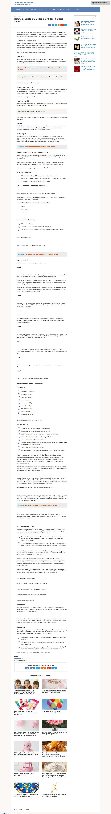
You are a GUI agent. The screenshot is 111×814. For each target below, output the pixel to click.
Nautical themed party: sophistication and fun (87, 37)
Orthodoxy (70, 9)
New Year (33, 9)
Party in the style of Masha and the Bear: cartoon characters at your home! (88, 60)
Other (77, 9)
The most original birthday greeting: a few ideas (88, 29)
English (7, 813)
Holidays (18, 9)
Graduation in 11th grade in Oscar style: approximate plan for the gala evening (88, 46)
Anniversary (61, 9)
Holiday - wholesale (23, 2)
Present (25, 9)
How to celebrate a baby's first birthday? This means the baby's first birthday (88, 23)
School (48, 9)
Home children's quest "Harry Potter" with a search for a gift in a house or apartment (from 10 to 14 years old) (84, 53)
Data (54, 9)
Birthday (41, 9)
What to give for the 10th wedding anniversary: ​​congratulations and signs (88, 68)
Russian (2, 813)
